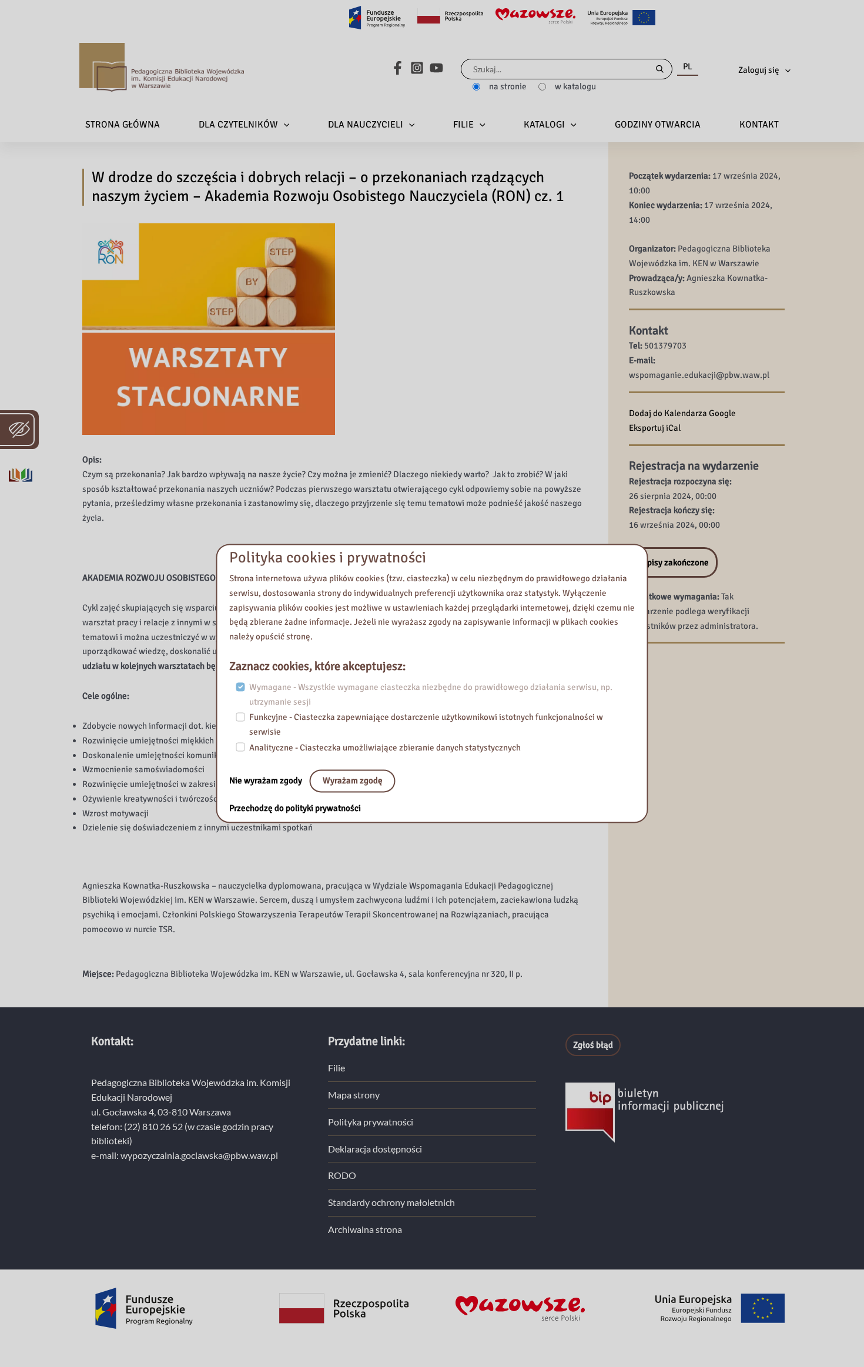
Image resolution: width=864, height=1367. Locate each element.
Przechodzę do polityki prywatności (295, 808)
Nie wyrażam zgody (266, 781)
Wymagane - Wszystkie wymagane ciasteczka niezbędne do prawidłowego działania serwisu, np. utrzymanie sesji (430, 694)
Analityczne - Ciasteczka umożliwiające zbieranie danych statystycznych (385, 747)
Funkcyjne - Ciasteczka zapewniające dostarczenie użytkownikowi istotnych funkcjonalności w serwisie (426, 725)
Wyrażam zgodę (353, 781)
